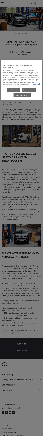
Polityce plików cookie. (33, 84)
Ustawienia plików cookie (22, 95)
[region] (21, 80)
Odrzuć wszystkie (13, 90)
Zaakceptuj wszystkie (29, 90)
